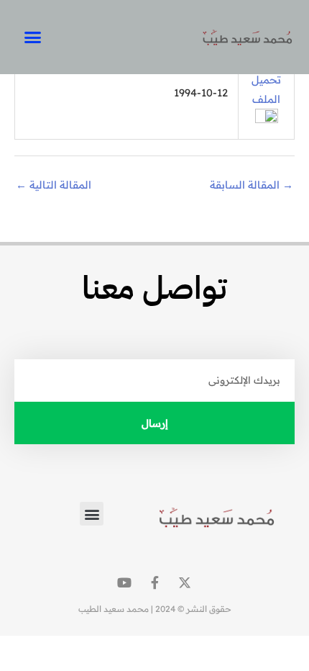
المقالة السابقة (251, 185)
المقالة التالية (53, 185)
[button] (32, 37)
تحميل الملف (266, 89)
